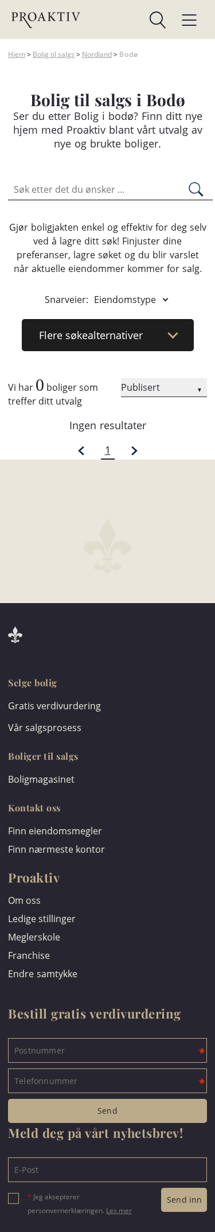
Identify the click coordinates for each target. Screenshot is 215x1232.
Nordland (97, 54)
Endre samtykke (42, 973)
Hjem (16, 54)
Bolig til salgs (54, 54)
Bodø (128, 54)
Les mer (119, 1210)
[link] (123, 20)
